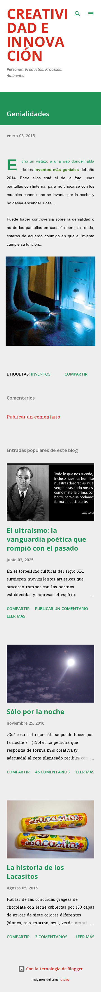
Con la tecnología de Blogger (54, 968)
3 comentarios (51, 936)
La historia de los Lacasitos (35, 872)
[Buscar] (77, 10)
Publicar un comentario (33, 417)
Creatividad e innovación (37, 34)
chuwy (64, 979)
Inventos (40, 374)
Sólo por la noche (35, 711)
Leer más (16, 616)
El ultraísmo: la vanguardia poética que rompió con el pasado (46, 539)
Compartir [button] (76, 374)
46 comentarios (52, 772)
